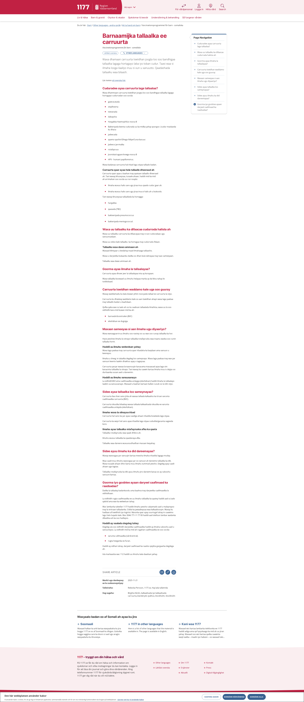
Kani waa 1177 (191, 624)
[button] (173, 572)
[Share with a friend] (161, 572)
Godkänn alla (256, 697)
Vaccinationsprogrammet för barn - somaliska (162, 25)
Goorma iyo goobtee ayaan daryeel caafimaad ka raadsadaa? (209, 107)
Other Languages (134, 53)
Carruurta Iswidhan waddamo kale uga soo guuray (210, 71)
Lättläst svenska (110, 53)
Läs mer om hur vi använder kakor (130, 699)
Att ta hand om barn (131, 25)
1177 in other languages (147, 624)
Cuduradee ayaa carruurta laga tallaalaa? (209, 45)
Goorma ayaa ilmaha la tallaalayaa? (207, 62)
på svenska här (119, 80)
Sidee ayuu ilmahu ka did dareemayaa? (208, 97)
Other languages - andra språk (106, 25)
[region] (152, 697)
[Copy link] (167, 572)
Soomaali (86, 624)
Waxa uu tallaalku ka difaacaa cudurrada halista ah (210, 53)
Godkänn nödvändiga (234, 697)
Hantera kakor (211, 697)
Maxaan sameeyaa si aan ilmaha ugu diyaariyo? (208, 79)
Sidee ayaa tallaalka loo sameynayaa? (207, 88)
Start (89, 25)
